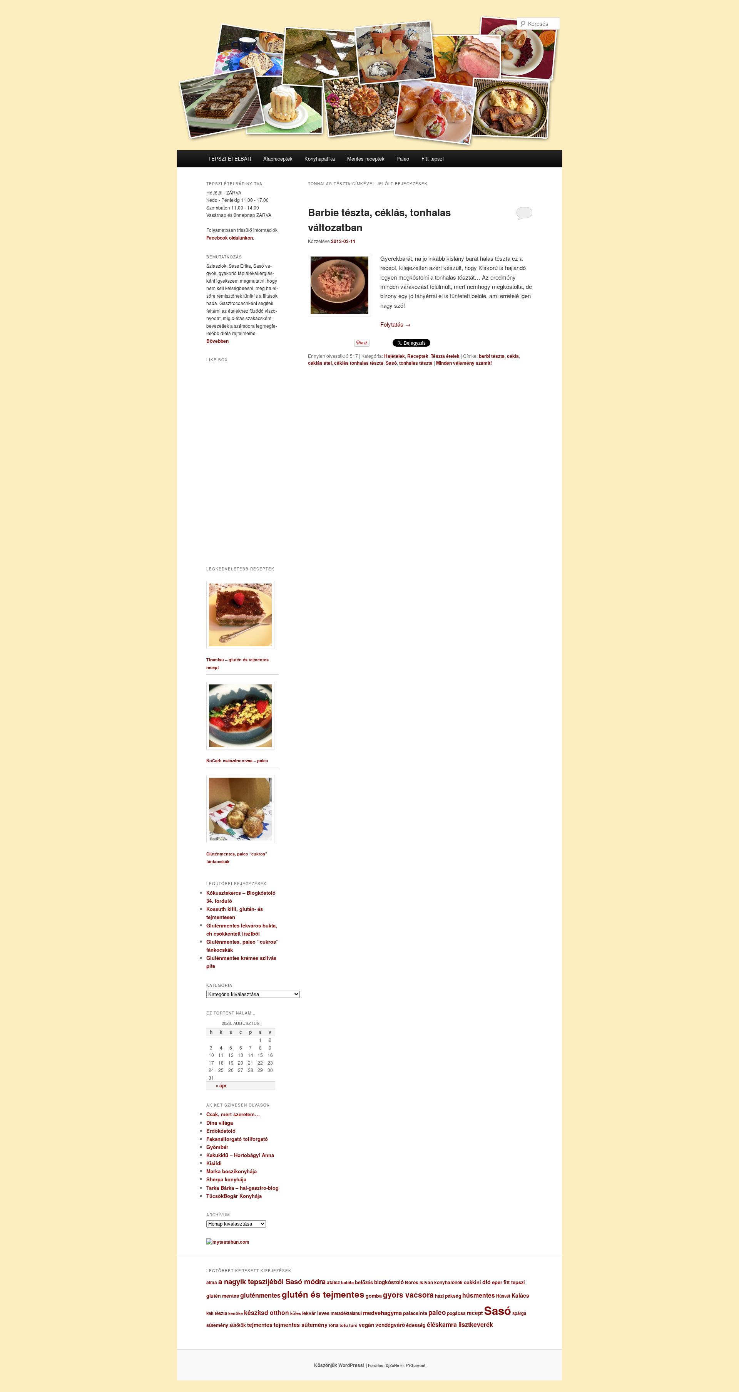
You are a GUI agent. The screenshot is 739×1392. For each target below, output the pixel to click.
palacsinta (415, 1313)
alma (211, 1282)
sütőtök (237, 1325)
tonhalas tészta (416, 362)
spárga (519, 1313)
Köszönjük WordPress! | (350, 1365)
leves (323, 1313)
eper (497, 1282)
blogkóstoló (389, 1282)
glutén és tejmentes (323, 1294)
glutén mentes (222, 1295)
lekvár (309, 1313)
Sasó (391, 362)
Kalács (520, 1295)
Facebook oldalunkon (229, 237)
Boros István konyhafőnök (434, 1282)
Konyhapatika (319, 158)
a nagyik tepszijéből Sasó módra (272, 1281)
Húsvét (503, 1296)
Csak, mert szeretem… (233, 1114)
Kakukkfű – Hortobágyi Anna (240, 1155)
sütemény (217, 1325)
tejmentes (260, 1324)
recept (475, 1313)
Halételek (394, 355)
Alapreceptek (278, 158)
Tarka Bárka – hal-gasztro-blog (242, 1187)
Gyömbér (217, 1146)
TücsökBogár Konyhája (234, 1195)
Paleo (402, 158)
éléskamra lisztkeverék (460, 1324)
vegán (366, 1324)
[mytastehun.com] (227, 1241)
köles (295, 1313)
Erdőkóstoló (221, 1130)
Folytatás (395, 324)
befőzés (364, 1282)
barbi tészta (492, 355)
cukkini (472, 1282)
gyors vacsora (408, 1294)
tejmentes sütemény (301, 1324)
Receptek (417, 355)
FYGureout (415, 1365)
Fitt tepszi (432, 158)
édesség (416, 1325)
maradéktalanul (346, 1313)
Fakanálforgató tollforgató (237, 1138)
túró (353, 1325)
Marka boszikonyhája (231, 1171)
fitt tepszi (514, 1282)
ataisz (333, 1282)
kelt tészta (216, 1313)
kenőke (235, 1313)
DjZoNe (392, 1365)
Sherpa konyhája (226, 1179)
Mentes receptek (366, 158)
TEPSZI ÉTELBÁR (229, 158)
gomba (374, 1295)
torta (333, 1325)
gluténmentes (260, 1295)
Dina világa (219, 1122)
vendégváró (390, 1324)
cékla (513, 355)
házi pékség (448, 1295)
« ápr (221, 1085)
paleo (437, 1312)
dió (486, 1282)
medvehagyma (382, 1312)
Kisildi (214, 1163)
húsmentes (478, 1295)
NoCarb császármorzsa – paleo (237, 760)
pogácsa (456, 1313)
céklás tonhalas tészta (358, 362)
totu (343, 1325)
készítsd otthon (266, 1312)
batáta (347, 1282)
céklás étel (320, 362)
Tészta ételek (445, 355)
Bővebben (217, 340)
